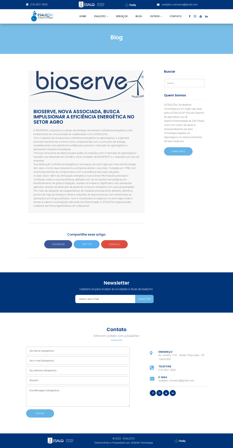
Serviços (122, 16)
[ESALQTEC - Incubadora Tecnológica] (41, 16)
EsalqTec (100, 16)
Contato (175, 16)
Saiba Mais (178, 151)
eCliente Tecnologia (142, 442)
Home (82, 16)
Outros (155, 16)
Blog (139, 16)
